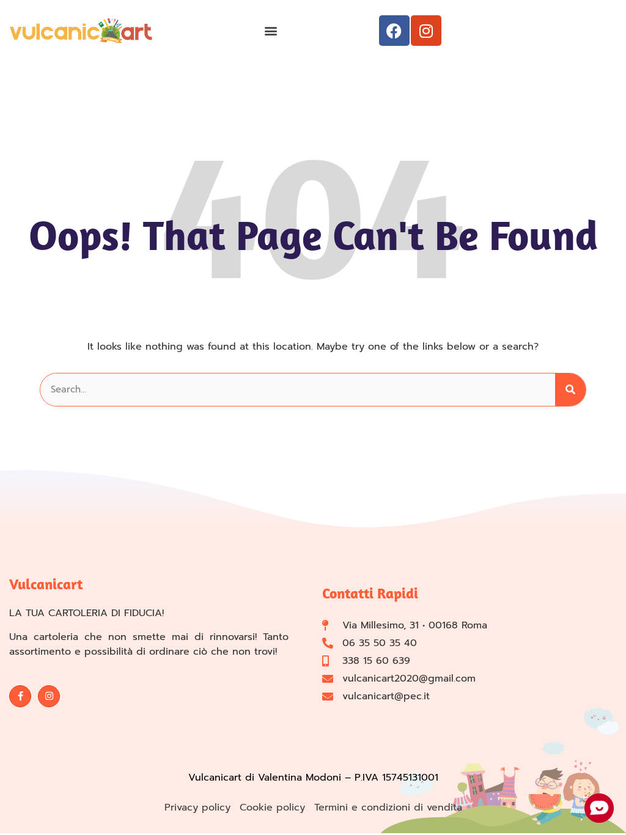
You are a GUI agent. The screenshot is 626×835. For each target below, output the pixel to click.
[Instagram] (426, 30)
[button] (270, 31)
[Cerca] (570, 389)
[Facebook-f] (20, 696)
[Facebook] (394, 30)
